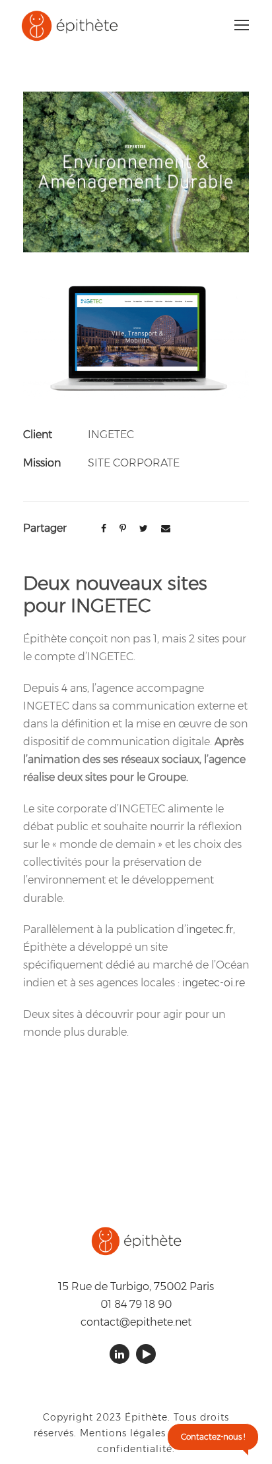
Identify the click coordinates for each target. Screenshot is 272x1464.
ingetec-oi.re (213, 982)
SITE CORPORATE (134, 463)
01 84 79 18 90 (136, 1304)
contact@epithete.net (136, 1322)
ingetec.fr (209, 929)
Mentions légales (123, 1433)
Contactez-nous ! (213, 1437)
